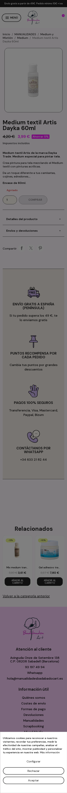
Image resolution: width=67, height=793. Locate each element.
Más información (50, 752)
